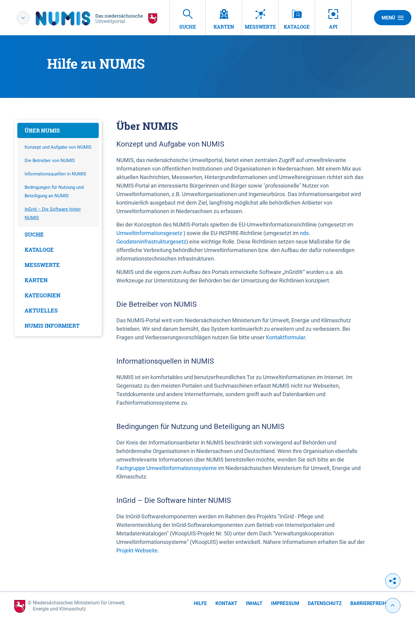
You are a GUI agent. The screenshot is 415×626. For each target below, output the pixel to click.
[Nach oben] (392, 605)
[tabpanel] (58, 228)
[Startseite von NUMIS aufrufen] (97, 18)
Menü (388, 18)
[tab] (58, 130)
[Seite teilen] (392, 580)
